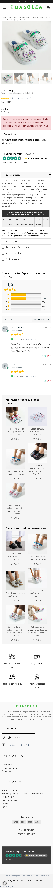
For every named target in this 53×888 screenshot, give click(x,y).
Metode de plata (9, 800)
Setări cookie (45, 876)
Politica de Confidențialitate (12, 876)
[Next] (47, 46)
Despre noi (7, 764)
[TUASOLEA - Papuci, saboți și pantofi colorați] (26, 7)
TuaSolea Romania (18, 744)
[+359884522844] (33, 1)
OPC (37, 876)
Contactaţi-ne (8, 771)
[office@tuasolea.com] (19, 1)
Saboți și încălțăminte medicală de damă (28, 17)
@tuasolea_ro (15, 737)
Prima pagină (7, 17)
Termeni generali (9, 790)
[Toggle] (26, 175)
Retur (4, 806)
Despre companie (10, 768)
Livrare (5, 803)
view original (30, 339)
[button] (4, 8)
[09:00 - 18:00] (26, 1)
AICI (46, 125)
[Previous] (6, 46)
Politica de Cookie (28, 876)
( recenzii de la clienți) (21, 98)
